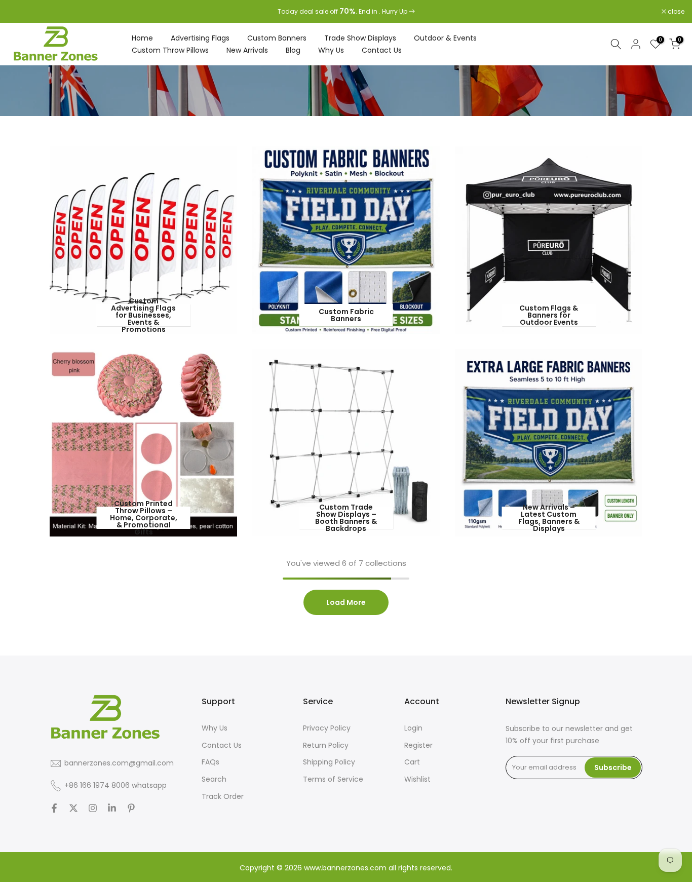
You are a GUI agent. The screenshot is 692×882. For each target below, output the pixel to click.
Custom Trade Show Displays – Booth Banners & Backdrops (346, 518)
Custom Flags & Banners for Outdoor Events (548, 315)
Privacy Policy (327, 728)
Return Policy (326, 745)
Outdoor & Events (445, 38)
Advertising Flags (200, 38)
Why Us (331, 50)
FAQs (210, 762)
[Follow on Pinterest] (131, 808)
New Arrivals (247, 50)
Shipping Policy (329, 762)
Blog (293, 50)
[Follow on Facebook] (54, 808)
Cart (412, 762)
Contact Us (382, 50)
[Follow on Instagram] (92, 808)
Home (142, 38)
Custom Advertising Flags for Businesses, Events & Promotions (143, 315)
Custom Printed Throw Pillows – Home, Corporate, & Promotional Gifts (143, 518)
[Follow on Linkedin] (112, 808)
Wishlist (417, 779)
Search (214, 779)
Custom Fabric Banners (346, 315)
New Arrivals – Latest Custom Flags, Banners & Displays (549, 518)
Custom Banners (276, 38)
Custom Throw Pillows (170, 50)
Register (418, 745)
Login (413, 728)
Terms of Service (333, 779)
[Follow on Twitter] (73, 808)
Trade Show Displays (360, 38)
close (21, 12)
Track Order (223, 796)
